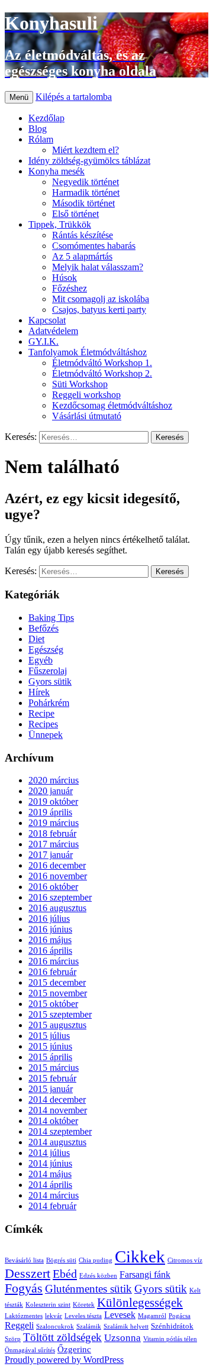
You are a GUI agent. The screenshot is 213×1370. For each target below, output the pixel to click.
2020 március (53, 780)
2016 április (50, 950)
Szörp (13, 1339)
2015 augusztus (57, 1025)
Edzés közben (98, 1275)
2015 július (49, 1036)
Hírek (39, 692)
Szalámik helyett (126, 1326)
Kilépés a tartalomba (74, 97)
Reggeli (19, 1325)
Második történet (83, 203)
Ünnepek (45, 735)
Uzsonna (122, 1337)
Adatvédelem (53, 331)
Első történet (75, 214)
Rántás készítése (82, 235)
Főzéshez (69, 288)
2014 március (53, 1195)
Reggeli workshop (86, 395)
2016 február (52, 972)
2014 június (50, 1163)
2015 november (57, 993)
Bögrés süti (61, 1260)
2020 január (50, 791)
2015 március (53, 1068)
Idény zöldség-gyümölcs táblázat (89, 161)
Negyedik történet (85, 182)
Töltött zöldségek (62, 1337)
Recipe (41, 713)
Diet (36, 639)
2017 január (50, 855)
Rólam (40, 139)
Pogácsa (180, 1316)
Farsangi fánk (145, 1274)
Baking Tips (51, 618)
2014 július (49, 1153)
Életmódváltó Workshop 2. (102, 373)
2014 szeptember (60, 1131)
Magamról (152, 1316)
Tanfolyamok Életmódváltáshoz (87, 352)
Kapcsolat (47, 320)
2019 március (53, 823)
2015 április (50, 1057)
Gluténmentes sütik (88, 1288)
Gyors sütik (50, 681)
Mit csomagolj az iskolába (100, 299)
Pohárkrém (48, 703)
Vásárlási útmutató (86, 416)
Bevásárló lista (24, 1260)
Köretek (84, 1304)
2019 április (50, 812)
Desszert (27, 1274)
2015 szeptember (60, 1014)
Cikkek (140, 1256)
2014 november (57, 1110)
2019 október (53, 801)
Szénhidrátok (172, 1326)
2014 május (50, 1174)
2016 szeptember (60, 897)
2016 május (50, 940)
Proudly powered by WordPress (64, 1360)
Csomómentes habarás (93, 246)
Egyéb (40, 660)
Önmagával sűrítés (30, 1350)
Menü (18, 97)
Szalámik (88, 1326)
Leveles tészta (83, 1316)
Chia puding (95, 1260)
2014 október (53, 1121)
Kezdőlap (46, 118)
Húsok (64, 278)
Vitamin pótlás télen (170, 1339)
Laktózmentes (24, 1316)
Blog (37, 129)
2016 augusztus (57, 908)
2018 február (52, 833)
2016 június (50, 929)
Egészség (45, 649)
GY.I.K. (43, 341)
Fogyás (24, 1288)
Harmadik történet (86, 192)
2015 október (53, 1004)
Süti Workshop (80, 384)
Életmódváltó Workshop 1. (102, 363)
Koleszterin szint (47, 1304)
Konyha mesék (56, 171)
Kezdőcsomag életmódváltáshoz (112, 405)
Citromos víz (184, 1260)
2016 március (53, 961)
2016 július (49, 919)
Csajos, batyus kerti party (99, 310)
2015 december (57, 982)
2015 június (50, 1046)
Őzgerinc (74, 1349)
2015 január (50, 1089)
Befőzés (43, 628)
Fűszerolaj (47, 671)
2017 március (53, 844)
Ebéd (65, 1273)
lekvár (53, 1316)
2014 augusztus (57, 1142)
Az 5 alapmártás (82, 256)
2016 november (57, 876)
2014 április (50, 1185)
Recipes (43, 724)
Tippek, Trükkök (59, 224)
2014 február (52, 1206)
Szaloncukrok (55, 1326)
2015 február (52, 1078)
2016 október (53, 887)
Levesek (119, 1315)
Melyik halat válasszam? (97, 267)
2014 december (57, 1099)
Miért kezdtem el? (85, 150)
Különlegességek (140, 1302)
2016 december (57, 865)
